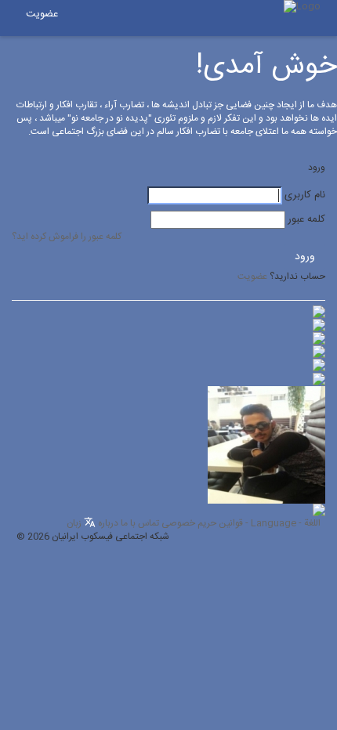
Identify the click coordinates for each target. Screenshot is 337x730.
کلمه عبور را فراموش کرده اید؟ (66, 236)
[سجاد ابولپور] (319, 352)
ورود (305, 257)
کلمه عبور (306, 219)
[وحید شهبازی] (266, 445)
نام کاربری (304, 195)
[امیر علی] (319, 325)
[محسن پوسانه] (319, 366)
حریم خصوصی (188, 523)
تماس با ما (140, 523)
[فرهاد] (319, 379)
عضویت (42, 14)
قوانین (231, 523)
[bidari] (319, 338)
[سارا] (319, 312)
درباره (108, 523)
